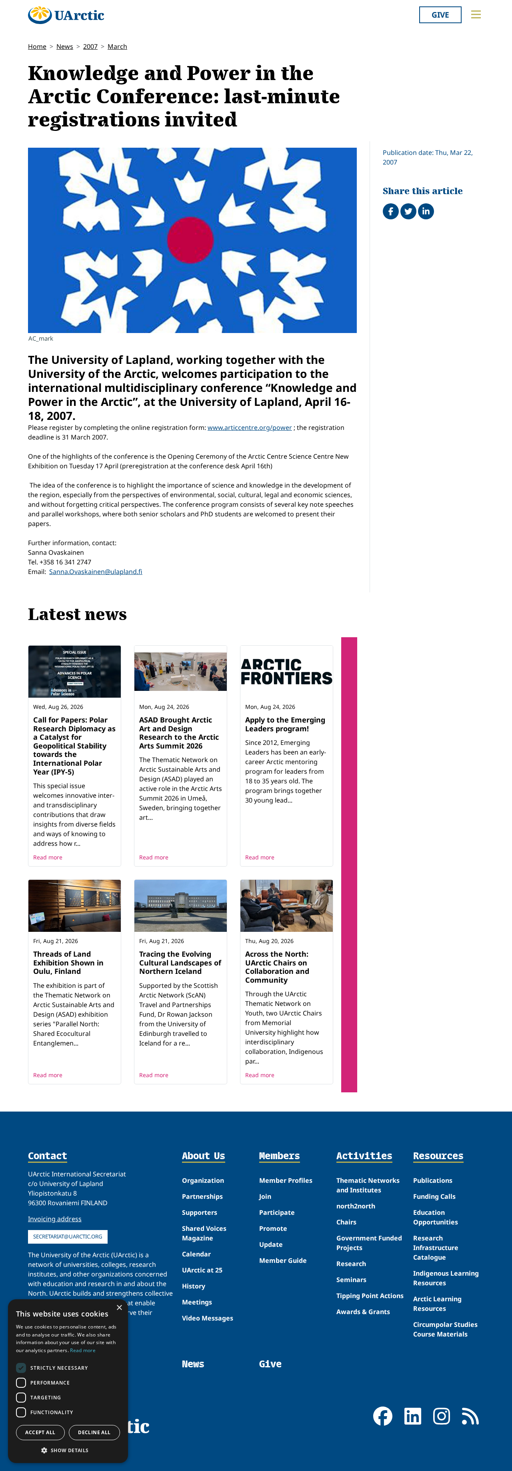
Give (440, 14)
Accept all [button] (40, 1432)
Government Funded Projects (369, 1243)
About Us (203, 1156)
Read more (47, 857)
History (193, 1286)
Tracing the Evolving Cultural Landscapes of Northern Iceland (180, 962)
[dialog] (68, 1381)
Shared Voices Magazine (204, 1233)
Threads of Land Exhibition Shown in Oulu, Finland (68, 962)
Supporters (199, 1212)
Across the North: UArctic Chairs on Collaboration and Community (277, 967)
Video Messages (207, 1318)
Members (279, 1156)
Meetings (197, 1302)
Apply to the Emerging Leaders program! (285, 724)
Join (265, 1196)
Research (351, 1263)
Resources (438, 1156)
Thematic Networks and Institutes (368, 1185)
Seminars (351, 1279)
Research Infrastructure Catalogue (435, 1248)
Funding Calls (434, 1196)
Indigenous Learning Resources (446, 1278)
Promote (273, 1228)
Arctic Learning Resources (437, 1303)
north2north (355, 1206)
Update (271, 1244)
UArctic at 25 (202, 1270)
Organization (203, 1180)
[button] (68, 1450)
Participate (277, 1212)
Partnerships (202, 1196)
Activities (364, 1156)
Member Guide (283, 1260)
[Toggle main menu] (476, 14)
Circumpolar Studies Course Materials (445, 1329)
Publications (432, 1180)
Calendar (196, 1254)
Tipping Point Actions (370, 1295)
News (64, 46)
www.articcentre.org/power (250, 427)
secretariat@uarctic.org (67, 1236)
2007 (90, 46)
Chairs (346, 1222)
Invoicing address (55, 1218)
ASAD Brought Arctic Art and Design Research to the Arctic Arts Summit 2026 (179, 733)
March (117, 46)
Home (37, 46)
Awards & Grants (363, 1311)
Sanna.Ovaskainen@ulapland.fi (95, 571)
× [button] (119, 1308)
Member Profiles (285, 1180)
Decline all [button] (94, 1432)
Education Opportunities (435, 1217)
